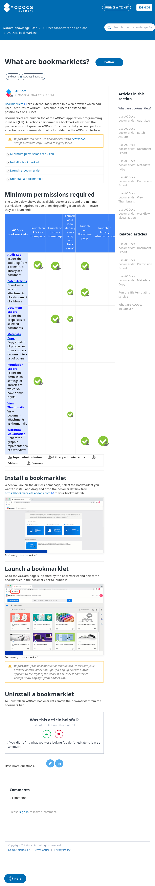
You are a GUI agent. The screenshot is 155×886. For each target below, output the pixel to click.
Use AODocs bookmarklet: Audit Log (134, 118)
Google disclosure (19, 850)
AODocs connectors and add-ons (65, 28)
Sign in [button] (144, 7)
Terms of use (41, 850)
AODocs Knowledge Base (20, 28)
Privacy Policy (62, 850)
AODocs (20, 91)
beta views (78, 139)
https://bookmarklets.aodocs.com (27, 493)
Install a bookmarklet (24, 162)
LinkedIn (59, 763)
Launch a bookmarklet (25, 170)
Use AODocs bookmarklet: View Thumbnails (130, 197)
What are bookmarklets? (134, 108)
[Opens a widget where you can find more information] (15, 879)
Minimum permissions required (32, 154)
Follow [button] (109, 62)
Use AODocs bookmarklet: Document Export (134, 149)
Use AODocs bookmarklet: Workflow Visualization (134, 213)
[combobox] (129, 27)
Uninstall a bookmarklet (26, 179)
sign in (24, 812)
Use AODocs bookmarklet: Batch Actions (131, 133)
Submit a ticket (116, 7)
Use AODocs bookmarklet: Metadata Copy (134, 165)
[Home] (18, 7)
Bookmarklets (14, 104)
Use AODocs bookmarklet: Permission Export (135, 181)
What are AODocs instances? (130, 307)
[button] (47, 734)
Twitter (50, 763)
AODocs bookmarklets (22, 33)
